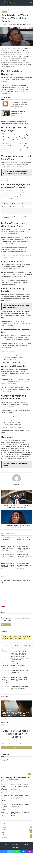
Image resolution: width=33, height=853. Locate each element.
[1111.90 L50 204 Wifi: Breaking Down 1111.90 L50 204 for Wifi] (24, 541)
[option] (16, 708)
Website (3, 612)
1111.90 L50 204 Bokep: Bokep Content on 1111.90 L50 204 (24, 565)
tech (3, 834)
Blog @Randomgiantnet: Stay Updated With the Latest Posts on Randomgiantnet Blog (20, 104)
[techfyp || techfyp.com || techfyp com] (10, 2)
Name (3, 600)
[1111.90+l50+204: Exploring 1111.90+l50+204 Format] (5, 113)
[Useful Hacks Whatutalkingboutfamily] (6, 666)
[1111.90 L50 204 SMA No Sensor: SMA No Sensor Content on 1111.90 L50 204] (8, 558)
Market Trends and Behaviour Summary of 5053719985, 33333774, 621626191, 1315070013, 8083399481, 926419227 (15, 714)
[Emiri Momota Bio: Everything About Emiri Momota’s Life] (6, 689)
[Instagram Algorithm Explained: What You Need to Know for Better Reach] (5, 789)
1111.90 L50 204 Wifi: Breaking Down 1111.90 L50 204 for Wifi (23, 548)
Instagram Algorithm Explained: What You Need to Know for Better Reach (21, 786)
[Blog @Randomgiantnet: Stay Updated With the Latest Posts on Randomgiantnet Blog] (5, 104)
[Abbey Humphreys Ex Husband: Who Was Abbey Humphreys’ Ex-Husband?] (5, 814)
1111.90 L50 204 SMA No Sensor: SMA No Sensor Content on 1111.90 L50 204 (7, 566)
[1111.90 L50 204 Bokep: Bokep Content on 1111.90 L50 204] (24, 558)
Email (3, 606)
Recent (16, 645)
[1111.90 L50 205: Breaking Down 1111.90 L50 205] (8, 541)
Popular (5, 645)
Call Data (4, 837)
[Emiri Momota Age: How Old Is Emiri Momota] (6, 673)
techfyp (4, 829)
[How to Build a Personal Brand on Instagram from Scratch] (5, 798)
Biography (9, 9)
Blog (3, 832)
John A (5, 24)
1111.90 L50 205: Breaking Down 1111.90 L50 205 (8, 547)
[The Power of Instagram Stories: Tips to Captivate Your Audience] (5, 806)
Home (4, 9)
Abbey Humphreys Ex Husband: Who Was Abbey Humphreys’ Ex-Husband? (21, 813)
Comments (27, 645)
